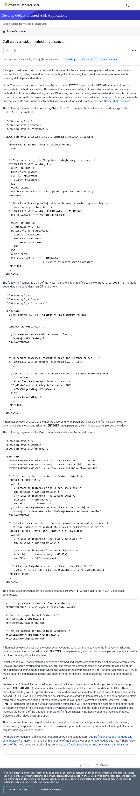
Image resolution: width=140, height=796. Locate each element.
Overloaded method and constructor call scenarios (99, 744)
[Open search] (127, 5)
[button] (70, 31)
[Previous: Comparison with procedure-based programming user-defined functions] (7, 50)
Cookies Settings (50, 789)
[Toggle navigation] (134, 5)
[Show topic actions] (133, 50)
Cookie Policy (67, 778)
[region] (70, 782)
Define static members (117, 101)
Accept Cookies (18, 789)
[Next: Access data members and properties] (15, 50)
